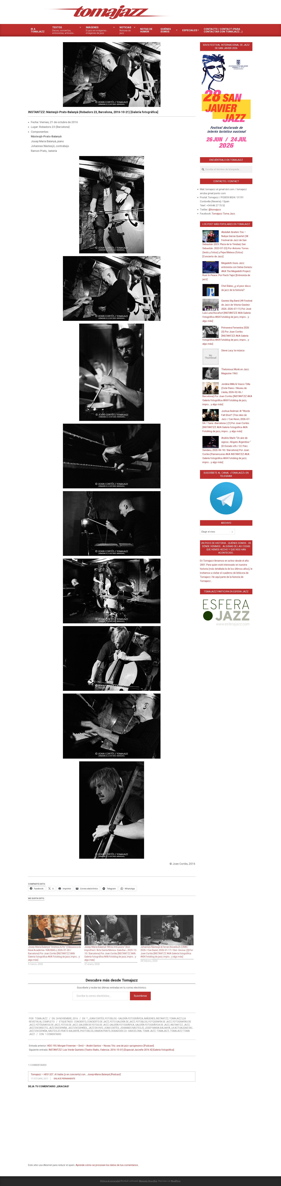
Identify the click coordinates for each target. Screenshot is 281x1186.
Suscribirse (140, 995)
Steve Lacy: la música (232, 350)
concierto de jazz (98, 1021)
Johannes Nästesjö (132, 1028)
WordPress (175, 1180)
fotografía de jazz (160, 1021)
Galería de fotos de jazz (94, 1024)
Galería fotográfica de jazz (152, 1024)
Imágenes (149, 1018)
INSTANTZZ (162, 1018)
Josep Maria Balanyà (157, 1028)
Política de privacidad (110, 1180)
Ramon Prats (102, 1031)
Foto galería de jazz (122, 1021)
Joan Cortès (111, 1028)
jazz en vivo (95, 1028)
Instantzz (177, 1024)
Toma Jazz (149, 1031)
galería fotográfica (122, 1024)
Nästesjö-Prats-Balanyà (63, 1031)
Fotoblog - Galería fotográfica (124, 1018)
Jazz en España (58, 1028)
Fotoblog (141, 1021)
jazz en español (77, 1028)
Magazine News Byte (148, 1180)
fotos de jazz (69, 1024)
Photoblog (87, 1031)
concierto (80, 1021)
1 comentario (53, 1034)
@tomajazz (215, 209)
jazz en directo (38, 1028)
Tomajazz (163, 1031)
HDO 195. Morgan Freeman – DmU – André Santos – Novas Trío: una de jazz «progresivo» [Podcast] (100, 1045)
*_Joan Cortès (95, 1018)
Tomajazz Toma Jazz (223, 213)
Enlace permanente (64, 1078)
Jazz (187, 1024)
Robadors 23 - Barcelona (126, 1031)
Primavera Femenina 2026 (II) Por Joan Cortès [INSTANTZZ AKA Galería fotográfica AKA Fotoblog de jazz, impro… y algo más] (225, 335)
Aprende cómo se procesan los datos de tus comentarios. (107, 1165)
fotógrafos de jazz (48, 1024)
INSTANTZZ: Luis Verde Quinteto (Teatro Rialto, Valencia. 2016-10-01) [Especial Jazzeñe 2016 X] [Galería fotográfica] (111, 1049)
